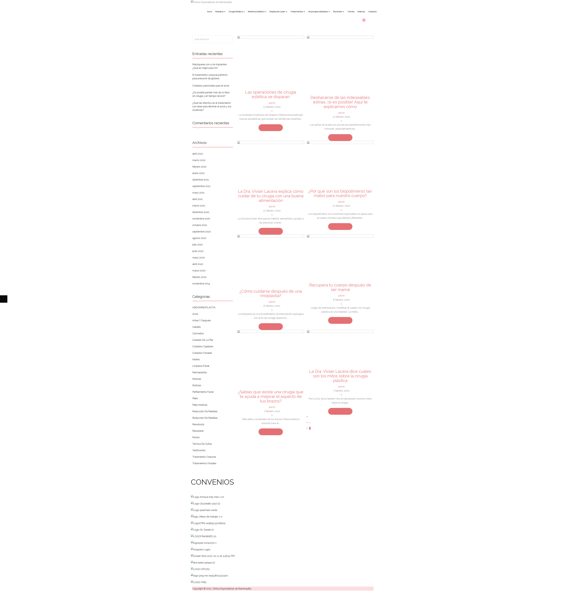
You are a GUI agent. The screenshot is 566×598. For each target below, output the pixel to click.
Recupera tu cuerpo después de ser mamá (340, 287)
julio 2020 (197, 244)
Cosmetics (198, 333)
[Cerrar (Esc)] (25, 594)
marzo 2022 (198, 160)
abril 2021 (197, 199)
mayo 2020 (198, 257)
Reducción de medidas (205, 411)
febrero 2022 (199, 166)
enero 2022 (198, 173)
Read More (270, 127)
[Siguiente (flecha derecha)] (3, 299)
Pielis (195, 398)
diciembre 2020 (200, 212)
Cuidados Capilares (202, 346)
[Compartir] (18, 594)
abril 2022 (197, 153)
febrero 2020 (199, 277)
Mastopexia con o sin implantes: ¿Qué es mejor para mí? (209, 66)
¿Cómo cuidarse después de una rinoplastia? (271, 293)
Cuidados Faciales (202, 353)
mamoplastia (199, 372)
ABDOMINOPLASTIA (203, 307)
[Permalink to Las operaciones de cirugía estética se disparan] (270, 60)
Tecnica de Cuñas (202, 443)
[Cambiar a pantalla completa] (11, 594)
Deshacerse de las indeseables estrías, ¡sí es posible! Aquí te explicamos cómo (340, 102)
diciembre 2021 (200, 179)
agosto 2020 (199, 238)
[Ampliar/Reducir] (3, 594)
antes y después (201, 320)
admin (272, 103)
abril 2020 (197, 264)
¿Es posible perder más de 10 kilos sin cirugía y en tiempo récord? (211, 94)
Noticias (196, 379)
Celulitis (196, 327)
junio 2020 (198, 251)
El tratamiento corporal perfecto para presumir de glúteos (210, 76)
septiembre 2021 (201, 186)
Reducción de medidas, (205, 417)
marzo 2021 (198, 205)
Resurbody (198, 424)
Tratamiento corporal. (204, 456)
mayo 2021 (198, 192)
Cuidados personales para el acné (210, 85)
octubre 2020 (199, 225)
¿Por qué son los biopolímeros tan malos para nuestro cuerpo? (340, 193)
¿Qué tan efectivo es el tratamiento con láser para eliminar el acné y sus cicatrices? (211, 106)
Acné (195, 314)
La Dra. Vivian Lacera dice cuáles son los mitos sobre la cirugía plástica (340, 376)
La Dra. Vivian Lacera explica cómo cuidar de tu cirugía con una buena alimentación (270, 196)
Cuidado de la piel (202, 340)
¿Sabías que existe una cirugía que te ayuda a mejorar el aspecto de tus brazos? (270, 396)
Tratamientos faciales (204, 463)
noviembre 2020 (201, 218)
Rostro (196, 437)
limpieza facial (200, 366)
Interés (196, 359)
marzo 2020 (199, 270)
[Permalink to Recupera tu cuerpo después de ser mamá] (340, 256)
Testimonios (199, 450)
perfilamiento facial (203, 392)
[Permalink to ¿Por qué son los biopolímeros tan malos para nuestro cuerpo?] (340, 163)
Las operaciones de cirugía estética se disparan (270, 94)
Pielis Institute (199, 404)
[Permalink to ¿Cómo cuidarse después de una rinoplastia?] (270, 260)
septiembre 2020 (201, 231)
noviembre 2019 (201, 283)
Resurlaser (198, 430)
